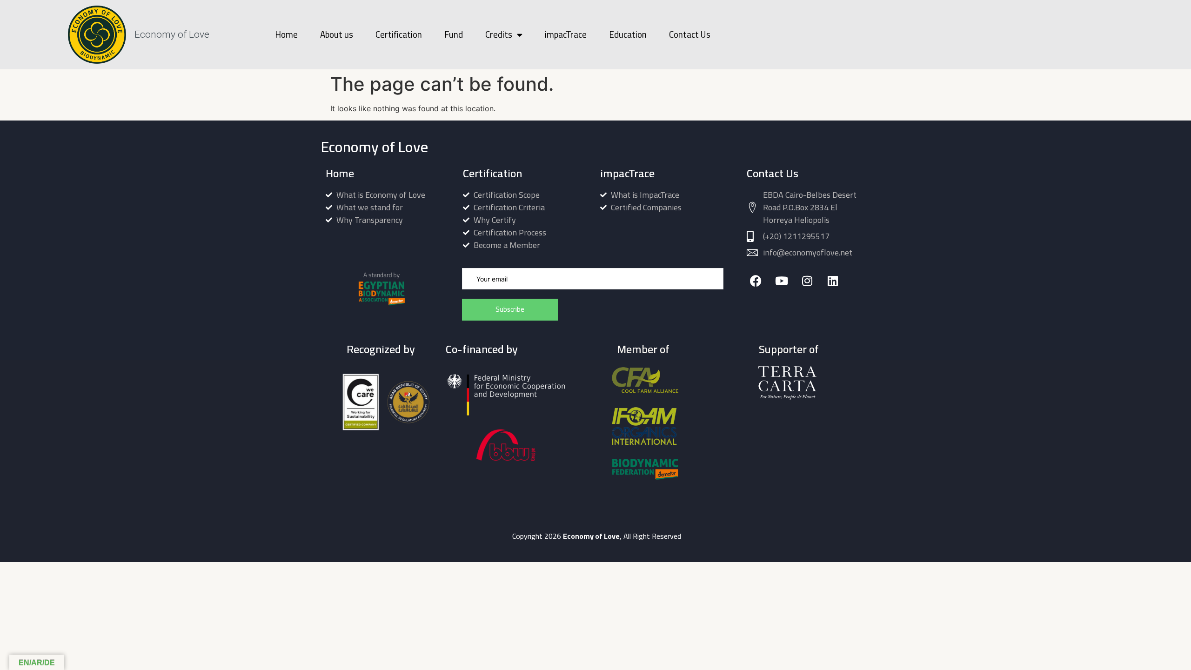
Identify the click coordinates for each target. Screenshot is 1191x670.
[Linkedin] (832, 281)
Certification (398, 34)
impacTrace (566, 34)
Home (286, 34)
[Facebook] (756, 281)
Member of (643, 349)
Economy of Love (171, 34)
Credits (498, 34)
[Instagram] (807, 281)
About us (336, 34)
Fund (453, 34)
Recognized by (381, 349)
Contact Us (689, 34)
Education (628, 34)
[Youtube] (781, 281)
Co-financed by (482, 349)
